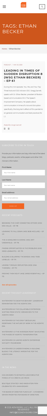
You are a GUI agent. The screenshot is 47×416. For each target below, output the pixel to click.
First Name (6, 167)
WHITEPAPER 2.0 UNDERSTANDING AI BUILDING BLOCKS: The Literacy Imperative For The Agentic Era (21, 351)
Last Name (6, 180)
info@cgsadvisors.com (23, 412)
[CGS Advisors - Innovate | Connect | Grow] (23, 5)
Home (4, 49)
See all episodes (9, 285)
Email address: (8, 192)
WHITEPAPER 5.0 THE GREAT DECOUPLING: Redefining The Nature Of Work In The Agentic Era (23, 323)
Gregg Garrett (16, 125)
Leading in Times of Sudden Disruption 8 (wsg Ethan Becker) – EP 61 (23, 76)
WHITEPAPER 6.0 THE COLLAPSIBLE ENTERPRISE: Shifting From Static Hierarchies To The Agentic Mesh (21, 312)
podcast (7, 65)
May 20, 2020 (17, 65)
